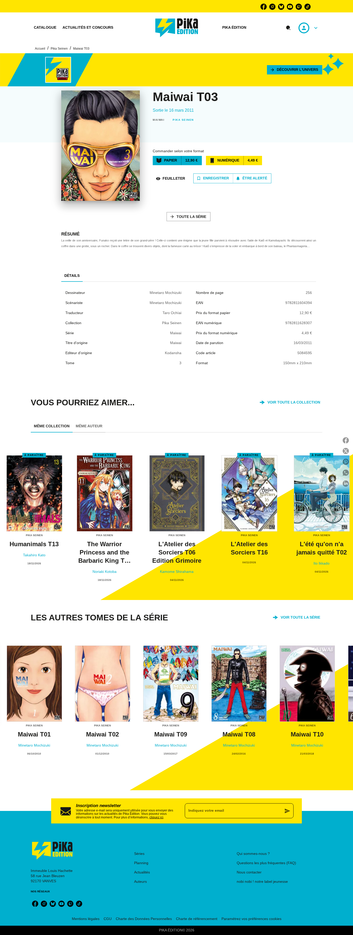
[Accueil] (176, 28)
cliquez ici (156, 817)
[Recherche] (288, 27)
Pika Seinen (59, 48)
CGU (108, 919)
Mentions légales (85, 919)
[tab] (45, 27)
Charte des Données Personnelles (144, 919)
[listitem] (263, 6)
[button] (294, 69)
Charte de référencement (196, 919)
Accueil (40, 48)
